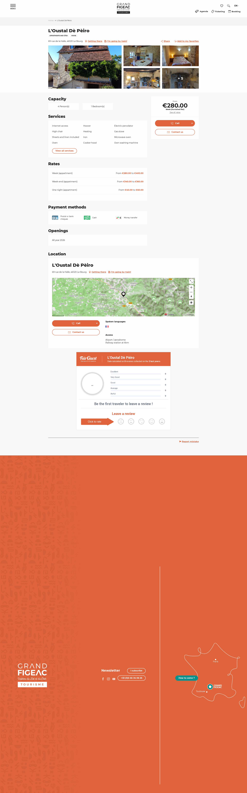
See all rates (175, 112)
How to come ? (187, 678)
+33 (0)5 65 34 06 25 (131, 678)
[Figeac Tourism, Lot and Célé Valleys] (123, 10)
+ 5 (180, 78)
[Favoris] (222, 5)
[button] (228, 5)
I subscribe (136, 670)
